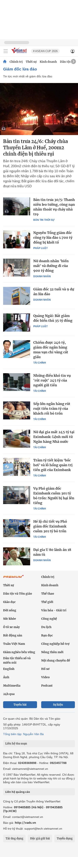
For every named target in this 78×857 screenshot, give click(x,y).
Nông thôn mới (52, 652)
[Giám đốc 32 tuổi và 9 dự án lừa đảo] (16, 296)
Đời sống (9, 610)
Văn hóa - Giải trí (53, 610)
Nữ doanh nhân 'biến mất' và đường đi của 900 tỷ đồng (51, 266)
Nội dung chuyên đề (55, 660)
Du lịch (46, 627)
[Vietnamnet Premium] (13, 578)
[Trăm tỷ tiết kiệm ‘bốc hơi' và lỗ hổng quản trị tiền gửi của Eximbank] (16, 467)
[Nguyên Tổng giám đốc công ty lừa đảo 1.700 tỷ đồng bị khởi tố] (16, 239)
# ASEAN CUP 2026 (45, 51)
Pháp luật (40, 248)
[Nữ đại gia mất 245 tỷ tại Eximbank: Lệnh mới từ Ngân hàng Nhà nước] (16, 439)
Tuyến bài (20, 704)
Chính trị (16, 61)
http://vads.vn (25, 823)
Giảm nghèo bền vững (19, 652)
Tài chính (39, 362)
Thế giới (47, 602)
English (8, 669)
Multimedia (11, 685)
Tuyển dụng (65, 838)
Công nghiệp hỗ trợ (55, 644)
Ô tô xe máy (11, 627)
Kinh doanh (48, 61)
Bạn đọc (47, 635)
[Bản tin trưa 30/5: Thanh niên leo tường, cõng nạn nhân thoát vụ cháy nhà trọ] (16, 206)
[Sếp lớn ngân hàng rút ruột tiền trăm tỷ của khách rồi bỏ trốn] (16, 410)
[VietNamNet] (4, 62)
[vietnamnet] (19, 53)
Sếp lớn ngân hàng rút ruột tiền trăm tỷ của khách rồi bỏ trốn (51, 408)
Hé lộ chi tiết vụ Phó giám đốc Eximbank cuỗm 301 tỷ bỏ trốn (50, 526)
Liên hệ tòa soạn (16, 743)
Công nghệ (49, 619)
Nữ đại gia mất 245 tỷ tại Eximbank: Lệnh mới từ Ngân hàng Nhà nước (53, 437)
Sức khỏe (9, 619)
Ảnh (6, 677)
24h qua (9, 694)
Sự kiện (58, 704)
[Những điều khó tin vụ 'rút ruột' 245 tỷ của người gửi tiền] (16, 382)
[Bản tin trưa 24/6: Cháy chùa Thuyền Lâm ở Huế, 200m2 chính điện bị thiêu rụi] (39, 109)
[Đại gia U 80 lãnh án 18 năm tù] (16, 556)
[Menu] (5, 51)
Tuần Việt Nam (14, 644)
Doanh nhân (42, 276)
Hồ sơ (45, 669)
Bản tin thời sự (43, 219)
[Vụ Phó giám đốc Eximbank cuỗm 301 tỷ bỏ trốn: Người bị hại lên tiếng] (16, 495)
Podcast (47, 685)
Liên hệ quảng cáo (17, 792)
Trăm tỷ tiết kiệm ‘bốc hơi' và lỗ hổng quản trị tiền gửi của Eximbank (53, 465)
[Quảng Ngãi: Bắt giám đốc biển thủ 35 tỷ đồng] (16, 322)
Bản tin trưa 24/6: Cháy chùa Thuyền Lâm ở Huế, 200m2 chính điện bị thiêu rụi (35, 147)
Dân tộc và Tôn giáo (17, 593)
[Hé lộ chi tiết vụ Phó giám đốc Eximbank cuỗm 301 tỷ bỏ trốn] (16, 528)
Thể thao (47, 593)
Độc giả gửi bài (40, 838)
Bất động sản (12, 635)
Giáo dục (9, 602)
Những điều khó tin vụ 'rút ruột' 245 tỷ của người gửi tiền (52, 380)
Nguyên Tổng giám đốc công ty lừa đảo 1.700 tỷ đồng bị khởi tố (52, 237)
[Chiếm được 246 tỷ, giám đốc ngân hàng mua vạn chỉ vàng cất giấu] (16, 349)
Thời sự (31, 61)
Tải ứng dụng (14, 838)
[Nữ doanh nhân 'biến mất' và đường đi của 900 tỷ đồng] (16, 268)
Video (45, 677)
